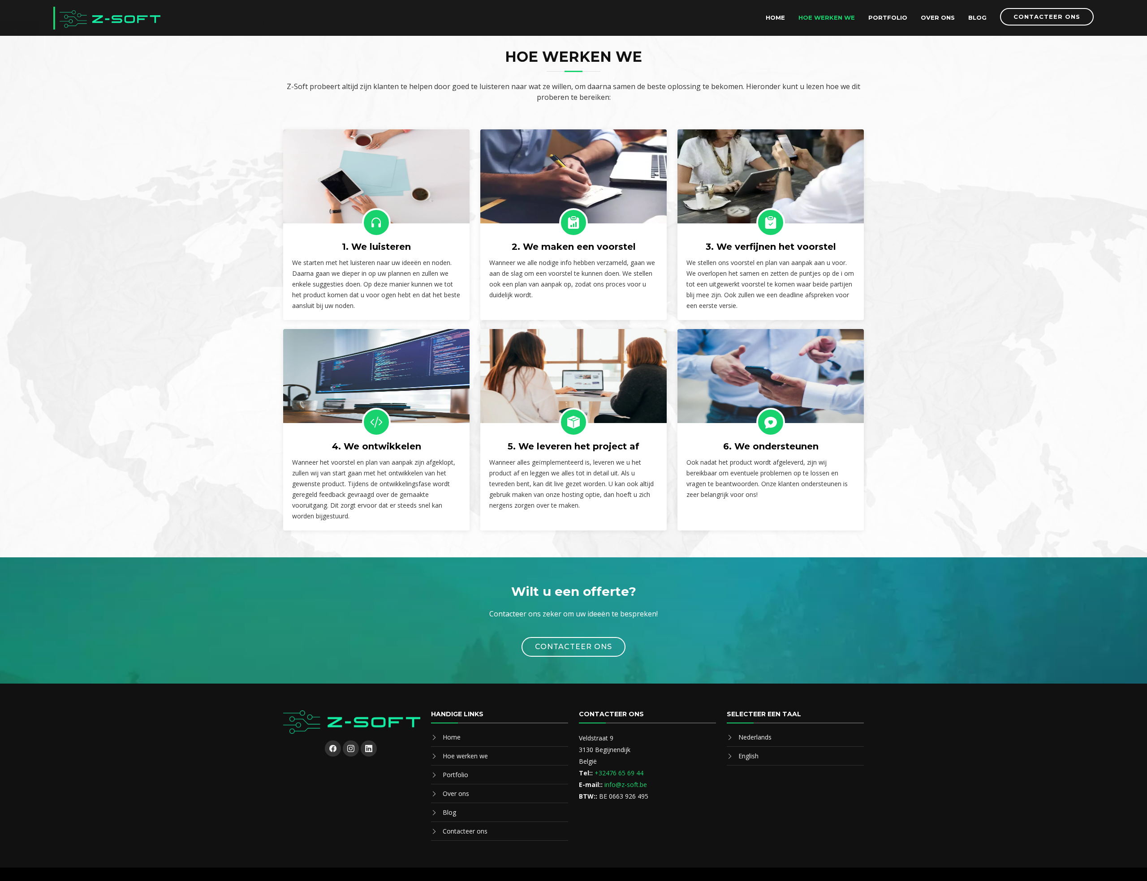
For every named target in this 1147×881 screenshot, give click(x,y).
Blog (977, 17)
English (748, 756)
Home (775, 17)
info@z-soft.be (625, 784)
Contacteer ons (1046, 16)
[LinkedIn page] (369, 748)
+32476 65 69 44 (619, 773)
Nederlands (755, 737)
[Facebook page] (333, 748)
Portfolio (887, 17)
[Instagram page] (351, 748)
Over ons (938, 17)
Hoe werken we (826, 17)
